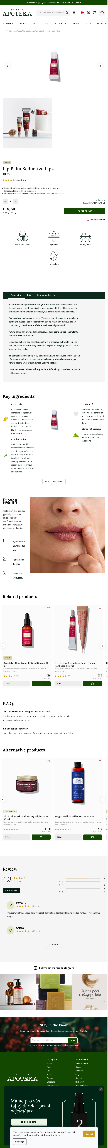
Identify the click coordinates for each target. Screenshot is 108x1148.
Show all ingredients (54, 481)
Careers (78, 1078)
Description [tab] (16, 295)
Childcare (51, 1082)
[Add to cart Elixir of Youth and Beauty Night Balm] (41, 837)
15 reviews (21, 180)
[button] (7, 66)
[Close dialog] (101, 1089)
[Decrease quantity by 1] (5, 201)
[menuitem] (8, 23)
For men (50, 1078)
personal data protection (68, 1045)
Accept (89, 1134)
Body (49, 1074)
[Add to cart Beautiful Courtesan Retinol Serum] (41, 683)
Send (73, 1040)
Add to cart (86, 211)
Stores (78, 1067)
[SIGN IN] (74, 13)
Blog (77, 1074)
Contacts (79, 1071)
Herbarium (79, 1082)
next (102, 646)
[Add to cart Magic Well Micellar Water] (92, 837)
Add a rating (11, 890)
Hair (48, 1071)
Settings (19, 1141)
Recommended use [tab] (45, 295)
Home (49, 1063)
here (57, 1135)
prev (3, 646)
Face (49, 1067)
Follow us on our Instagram (56, 967)
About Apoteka (81, 1063)
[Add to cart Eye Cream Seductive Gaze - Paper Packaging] (92, 683)
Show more (54, 945)
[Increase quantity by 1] (15, 201)
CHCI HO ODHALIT (29, 1122)
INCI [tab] (29, 295)
